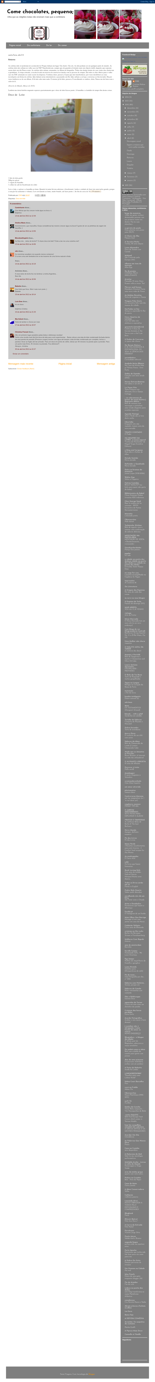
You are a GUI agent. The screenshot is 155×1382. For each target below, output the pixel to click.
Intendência (129, 1137)
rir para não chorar (132, 341)
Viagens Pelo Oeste (133, 301)
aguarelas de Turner (133, 1002)
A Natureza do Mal (133, 1154)
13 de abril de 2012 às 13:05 (25, 231)
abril (129, 138)
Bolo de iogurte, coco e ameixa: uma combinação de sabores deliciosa (135, 530)
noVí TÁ (128, 1101)
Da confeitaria (33, 45)
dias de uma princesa (134, 1060)
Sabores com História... (135, 983)
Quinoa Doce (130, 999)
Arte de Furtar (130, 615)
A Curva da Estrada (133, 1225)
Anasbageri (130, 773)
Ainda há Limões (131, 1070)
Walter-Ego (130, 477)
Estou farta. (129, 1014)
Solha (127, 1191)
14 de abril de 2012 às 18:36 (25, 279)
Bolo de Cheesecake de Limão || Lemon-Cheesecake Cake (134, 746)
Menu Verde (130, 844)
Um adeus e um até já (133, 384)
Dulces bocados (131, 728)
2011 (127, 185)
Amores (127, 941)
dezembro (131, 108)
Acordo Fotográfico (133, 1018)
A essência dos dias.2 (133, 651)
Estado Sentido (131, 458)
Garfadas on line (132, 309)
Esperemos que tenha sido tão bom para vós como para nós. (135, 1254)
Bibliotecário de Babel (134, 493)
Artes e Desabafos (133, 904)
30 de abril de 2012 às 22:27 (25, 349)
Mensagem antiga (106, 363)
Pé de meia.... (130, 975)
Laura (129, 161)
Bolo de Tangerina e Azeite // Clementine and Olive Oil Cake (135, 659)
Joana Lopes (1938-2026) (135, 473)
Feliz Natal (129, 1227)
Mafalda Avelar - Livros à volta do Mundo (135, 1163)
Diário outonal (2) (132, 698)
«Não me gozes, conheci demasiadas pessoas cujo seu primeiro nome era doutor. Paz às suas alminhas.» (134, 219)
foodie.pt (129, 912)
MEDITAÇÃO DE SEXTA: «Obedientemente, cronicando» (135, 542)
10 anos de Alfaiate (132, 763)
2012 (127, 105)
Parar (127, 1215)
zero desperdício (131, 1150)
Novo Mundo (130, 830)
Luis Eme (18, 301)
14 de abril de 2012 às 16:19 (25, 264)
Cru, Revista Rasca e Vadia (135, 1302)
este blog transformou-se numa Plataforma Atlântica (134, 1294)
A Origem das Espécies (135, 590)
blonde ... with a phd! (134, 714)
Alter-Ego (128, 267)
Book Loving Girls (132, 870)
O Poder (128, 434)
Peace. (127, 1144)
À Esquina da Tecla (133, 602)
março (130, 173)
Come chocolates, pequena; (40, 11)
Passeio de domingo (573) (135, 603)
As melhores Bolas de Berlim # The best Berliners (133, 824)
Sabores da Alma (132, 741)
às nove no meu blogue (135, 598)
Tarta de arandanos (132, 730)
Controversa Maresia (134, 796)
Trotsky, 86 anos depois (134, 244)
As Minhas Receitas (133, 295)
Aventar (128, 279)
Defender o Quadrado (134, 464)
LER (126, 862)
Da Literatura (131, 587)
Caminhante (19, 207)
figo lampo (129, 959)
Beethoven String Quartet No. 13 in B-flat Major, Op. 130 (135, 635)
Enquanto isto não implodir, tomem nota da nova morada (134, 426)
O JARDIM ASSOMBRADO (131, 811)
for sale (128, 555)
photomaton (130, 790)
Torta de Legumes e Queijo (135, 297)
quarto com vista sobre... (134, 1174)
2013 (127, 101)
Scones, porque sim (132, 985)
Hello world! (129, 769)
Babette (18, 286)
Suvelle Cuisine (131, 951)
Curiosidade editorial (133, 360)
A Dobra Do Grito (132, 1260)
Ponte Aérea (130, 1236)
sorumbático (130, 358)
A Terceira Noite (132, 242)
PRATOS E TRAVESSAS (135, 820)
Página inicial (15, 45)
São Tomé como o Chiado (134, 900)
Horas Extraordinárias (134, 382)
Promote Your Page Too (128, 61)
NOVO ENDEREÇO (133, 1034)
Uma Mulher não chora (135, 641)
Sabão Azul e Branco (133, 1238)
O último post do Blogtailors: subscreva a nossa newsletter (134, 1043)
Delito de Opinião (132, 374)
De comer (62, 45)
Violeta (130, 168)
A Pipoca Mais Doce (133, 1331)
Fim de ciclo (129, 1284)
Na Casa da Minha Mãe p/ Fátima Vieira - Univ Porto (134, 368)
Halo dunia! (129, 521)
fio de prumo (130, 271)
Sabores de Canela (133, 989)
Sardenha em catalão (133, 716)
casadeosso (130, 1300)
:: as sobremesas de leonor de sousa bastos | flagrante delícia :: (135, 399)
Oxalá (129, 151)
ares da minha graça (134, 1172)
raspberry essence (132, 804)
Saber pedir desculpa (133, 892)
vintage (128, 613)
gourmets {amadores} (134, 327)
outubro (130, 116)
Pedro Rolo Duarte (133, 890)
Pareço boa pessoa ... (133, 550)
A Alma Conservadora (134, 1189)
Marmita (128, 514)
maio (129, 134)
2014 (127, 97)
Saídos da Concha (132, 1107)
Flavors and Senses (133, 287)
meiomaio (129, 691)
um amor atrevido (133, 787)
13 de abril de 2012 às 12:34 (25, 216)
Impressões (129, 581)
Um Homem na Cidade (135, 1268)
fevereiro (131, 177)
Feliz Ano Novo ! (131, 1221)
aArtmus (128, 702)
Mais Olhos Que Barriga (135, 917)
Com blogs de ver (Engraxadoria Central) (135, 630)
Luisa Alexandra (132, 248)
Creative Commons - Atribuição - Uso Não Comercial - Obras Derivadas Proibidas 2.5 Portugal (134, 200)
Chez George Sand (133, 501)
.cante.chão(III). (132, 1115)
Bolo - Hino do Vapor (133, 1180)
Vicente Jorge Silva (132, 1232)
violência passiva (131, 1197)
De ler (49, 45)
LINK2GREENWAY (133, 1073)
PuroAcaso (129, 1231)
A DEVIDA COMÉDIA (134, 1318)
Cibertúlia (129, 422)
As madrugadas (131, 856)
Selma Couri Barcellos (134, 1081)
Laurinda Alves (131, 1201)
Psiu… (127, 1083)
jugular (128, 553)
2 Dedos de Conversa (134, 339)
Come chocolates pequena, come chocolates (134, 57)
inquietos (128, 643)
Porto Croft (130, 1327)
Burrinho (128, 947)
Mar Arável (19, 319)
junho (129, 131)
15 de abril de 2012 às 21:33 (25, 312)
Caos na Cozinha (132, 1148)
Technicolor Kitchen (133, 525)
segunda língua (131, 1242)
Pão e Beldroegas (132, 997)
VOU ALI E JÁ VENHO (134, 609)
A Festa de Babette (133, 1068)
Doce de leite (20, 198)
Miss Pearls (130, 1274)
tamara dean (130, 792)
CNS (137, 81)
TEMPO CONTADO (133, 432)
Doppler (130, 165)
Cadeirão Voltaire (132, 925)
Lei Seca (128, 1311)
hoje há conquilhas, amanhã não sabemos (134, 1126)
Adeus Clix (129, 1089)
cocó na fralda (131, 1087)
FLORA (128, 1103)
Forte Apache (131, 1250)
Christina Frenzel (21, 332)
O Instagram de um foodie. (135, 914)
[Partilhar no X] (40, 195)
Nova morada (130, 460)
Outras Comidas (132, 483)
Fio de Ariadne (131, 1282)
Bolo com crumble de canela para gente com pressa (134, 1054)
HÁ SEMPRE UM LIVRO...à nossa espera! (135, 439)
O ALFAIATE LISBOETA (135, 762)
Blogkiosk (129, 1213)
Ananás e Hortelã (132, 655)
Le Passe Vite (131, 388)
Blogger (92, 1374)
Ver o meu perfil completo (133, 89)
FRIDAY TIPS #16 (131, 806)
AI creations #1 (130, 583)
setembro (131, 119)
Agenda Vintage (132, 414)
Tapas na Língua (132, 683)
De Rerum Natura (132, 345)
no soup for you (132, 573)
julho (129, 127)
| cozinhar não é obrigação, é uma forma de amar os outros (133, 1029)
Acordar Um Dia (132, 1135)
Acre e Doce (130, 733)
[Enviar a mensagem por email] (36, 195)
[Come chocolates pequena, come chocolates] (123, 59)
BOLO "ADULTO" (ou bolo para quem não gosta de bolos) (135, 487)
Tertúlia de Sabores (133, 720)
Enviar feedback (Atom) (25, 369)
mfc (16, 251)
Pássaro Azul (130, 238)
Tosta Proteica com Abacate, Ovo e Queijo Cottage (134, 392)
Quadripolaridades (133, 548)
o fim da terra (130, 693)
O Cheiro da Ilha (132, 236)
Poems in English (131, 886)
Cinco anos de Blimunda (134, 927)
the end (128, 1270)
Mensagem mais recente (20, 363)
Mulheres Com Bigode (134, 939)
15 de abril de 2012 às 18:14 (25, 294)
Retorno (130, 158)
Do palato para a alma (135, 1049)
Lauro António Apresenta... (131, 666)
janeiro (130, 180)
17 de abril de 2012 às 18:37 (25, 325)
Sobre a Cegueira (132, 479)
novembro (131, 112)
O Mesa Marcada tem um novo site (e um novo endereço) (135, 623)
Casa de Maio (131, 1183)
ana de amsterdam (133, 945)
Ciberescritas (130, 520)
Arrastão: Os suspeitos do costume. (134, 1323)
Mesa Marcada (131, 619)
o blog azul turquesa (134, 450)
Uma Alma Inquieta (132, 783)
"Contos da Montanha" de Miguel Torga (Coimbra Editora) (135, 444)
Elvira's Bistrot (131, 1219)
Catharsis (129, 1195)
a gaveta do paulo (133, 228)
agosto (130, 123)
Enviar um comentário (21, 354)
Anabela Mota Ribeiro (134, 363)
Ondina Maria (20, 223)
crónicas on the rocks (134, 931)
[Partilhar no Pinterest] (44, 195)
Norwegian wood (134, 141)
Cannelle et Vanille (133, 1334)
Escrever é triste (132, 767)
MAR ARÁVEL (131, 607)
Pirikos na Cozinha (133, 1178)
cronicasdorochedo (133, 781)
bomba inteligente (133, 696)
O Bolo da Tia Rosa (133, 675)
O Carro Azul (130, 858)
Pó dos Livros (131, 838)
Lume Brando (131, 967)
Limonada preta (131, 516)
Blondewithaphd (21, 238)
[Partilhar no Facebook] (42, 195)
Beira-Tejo (129, 1315)
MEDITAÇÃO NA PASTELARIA (132, 536)
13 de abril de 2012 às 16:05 (25, 244)
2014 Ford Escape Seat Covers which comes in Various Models (134, 1119)
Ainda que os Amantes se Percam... (134, 753)
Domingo (130, 154)
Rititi (127, 706)
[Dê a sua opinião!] (38, 195)
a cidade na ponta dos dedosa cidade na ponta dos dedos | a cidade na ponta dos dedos (135, 562)
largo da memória (132, 213)
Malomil (128, 256)
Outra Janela (130, 1185)
